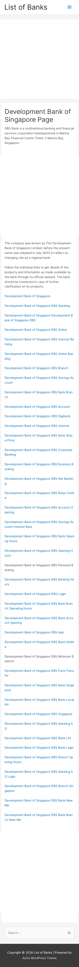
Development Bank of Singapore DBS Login (35, 594)
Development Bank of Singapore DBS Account (37, 406)
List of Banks (25, 7)
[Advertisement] (39, 59)
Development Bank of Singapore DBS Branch (36, 368)
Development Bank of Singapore (27, 296)
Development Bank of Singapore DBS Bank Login (39, 747)
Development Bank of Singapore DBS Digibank (37, 416)
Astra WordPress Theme (39, 958)
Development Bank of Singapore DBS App (34, 632)
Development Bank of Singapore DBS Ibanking (37, 305)
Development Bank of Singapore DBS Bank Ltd (38, 738)
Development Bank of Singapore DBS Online (36, 329)
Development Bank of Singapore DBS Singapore (38, 714)
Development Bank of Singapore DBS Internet (37, 426)
